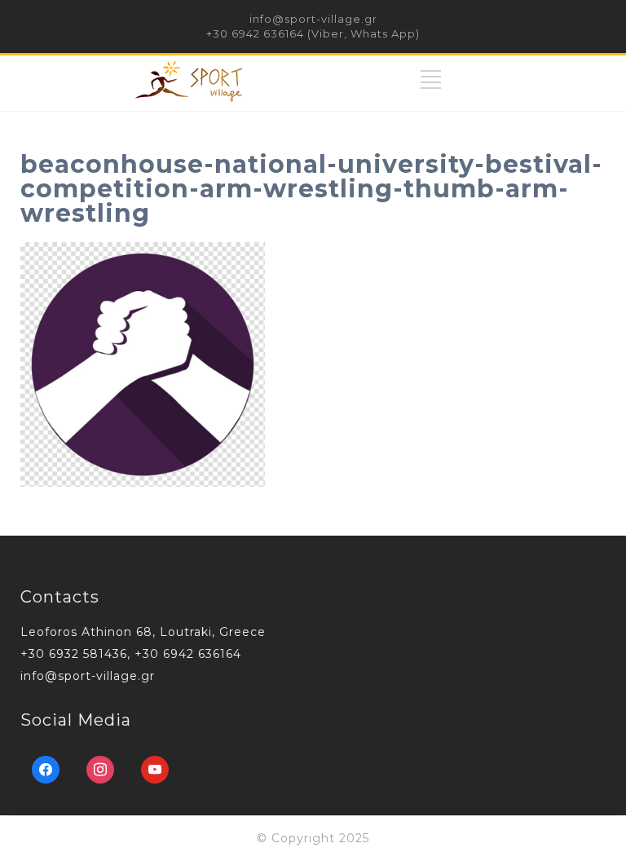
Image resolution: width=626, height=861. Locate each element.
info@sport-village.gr (313, 18)
